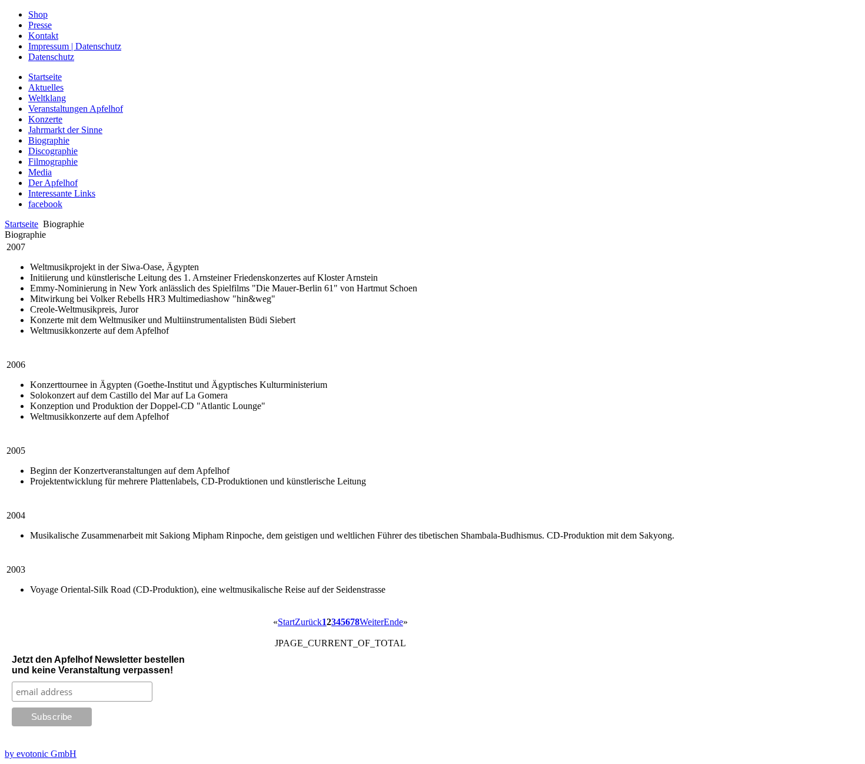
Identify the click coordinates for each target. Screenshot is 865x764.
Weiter (372, 622)
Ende (393, 622)
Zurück (308, 622)
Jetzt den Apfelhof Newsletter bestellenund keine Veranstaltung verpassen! (98, 665)
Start (286, 622)
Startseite (21, 224)
